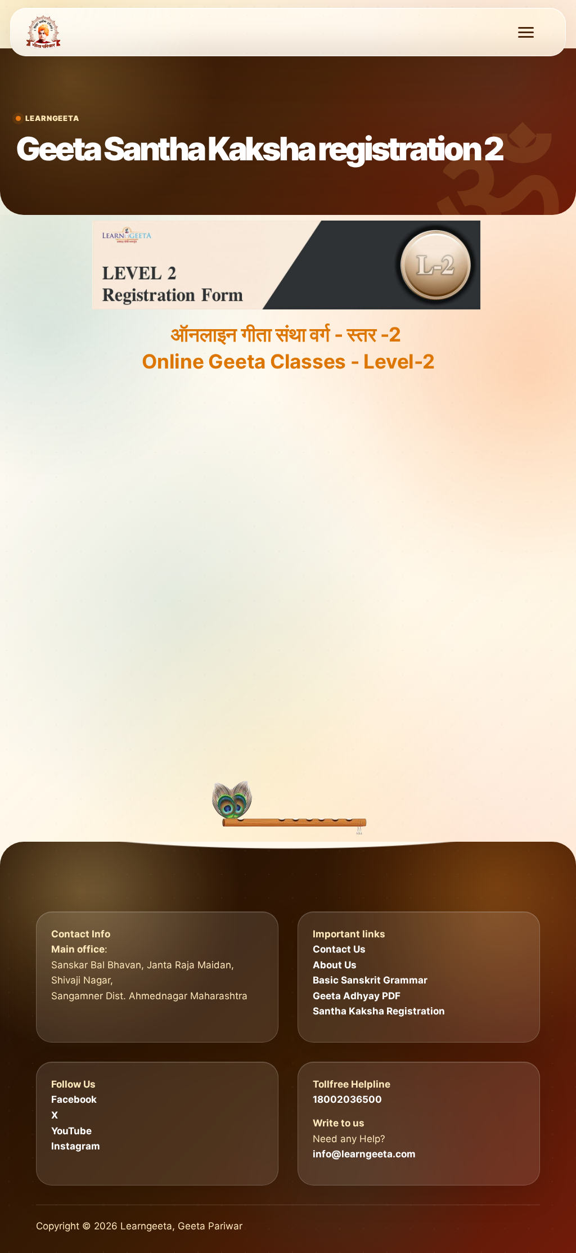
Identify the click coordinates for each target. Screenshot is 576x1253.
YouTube (71, 1131)
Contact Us (339, 949)
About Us (335, 965)
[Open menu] (525, 32)
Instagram (75, 1146)
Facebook (74, 1099)
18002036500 (347, 1099)
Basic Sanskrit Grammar (370, 980)
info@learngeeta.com (364, 1154)
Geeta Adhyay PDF (356, 995)
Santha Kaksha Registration (379, 1011)
